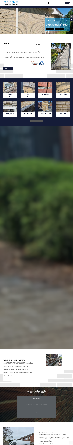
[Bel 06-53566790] (71, 16)
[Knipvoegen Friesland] (63, 106)
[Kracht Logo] (11, 3)
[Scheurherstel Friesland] (45, 87)
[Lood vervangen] (63, 87)
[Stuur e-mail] (71, 19)
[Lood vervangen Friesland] (10, 87)
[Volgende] (72, 21)
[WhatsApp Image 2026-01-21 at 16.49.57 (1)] (45, 106)
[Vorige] (1, 21)
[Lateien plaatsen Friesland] (10, 106)
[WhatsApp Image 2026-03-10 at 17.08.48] (28, 87)
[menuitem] (41, 3)
